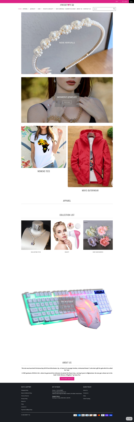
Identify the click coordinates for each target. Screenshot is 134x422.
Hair (39, 9)
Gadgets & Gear (70, 9)
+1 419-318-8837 (59, 390)
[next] (110, 43)
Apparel (25, 9)
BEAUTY (67, 236)
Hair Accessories (98, 236)
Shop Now (67, 102)
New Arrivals (60, 9)
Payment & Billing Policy (26, 409)
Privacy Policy (24, 398)
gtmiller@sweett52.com (60, 392)
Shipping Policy (24, 390)
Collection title (36, 236)
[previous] (23, 43)
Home (20, 9)
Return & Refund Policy (26, 393)
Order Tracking (86, 398)
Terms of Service (25, 396)
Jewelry (32, 9)
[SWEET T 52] (67, 5)
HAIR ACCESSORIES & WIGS (67, 43)
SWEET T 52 (27, 415)
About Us (79, 9)
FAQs (22, 404)
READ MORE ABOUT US (67, 378)
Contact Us (87, 9)
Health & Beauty (48, 9)
